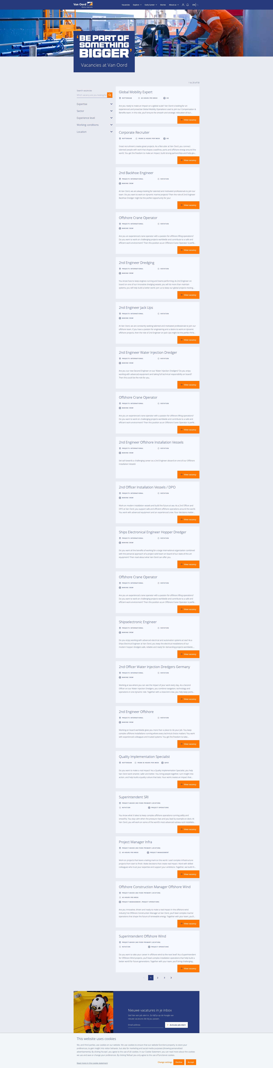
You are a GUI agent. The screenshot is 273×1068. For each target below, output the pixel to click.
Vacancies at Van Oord (104, 65)
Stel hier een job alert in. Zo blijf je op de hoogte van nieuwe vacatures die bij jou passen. (151, 1017)
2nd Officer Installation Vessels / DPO (147, 487)
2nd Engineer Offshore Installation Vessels (151, 442)
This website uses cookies (96, 1038)
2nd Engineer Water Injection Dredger (148, 352)
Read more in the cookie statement (92, 1063)
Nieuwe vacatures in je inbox (150, 1010)
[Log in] (184, 5)
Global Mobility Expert (135, 92)
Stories (163, 5)
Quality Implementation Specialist (144, 756)
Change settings (165, 1062)
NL (197, 5)
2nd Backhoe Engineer (136, 172)
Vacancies (126, 5)
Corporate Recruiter (134, 132)
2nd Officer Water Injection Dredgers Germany (154, 666)
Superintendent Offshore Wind (142, 936)
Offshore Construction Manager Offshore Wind (155, 886)
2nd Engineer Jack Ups (136, 307)
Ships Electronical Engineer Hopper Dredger (152, 532)
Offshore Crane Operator (138, 217)
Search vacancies (84, 90)
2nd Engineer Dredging (136, 262)
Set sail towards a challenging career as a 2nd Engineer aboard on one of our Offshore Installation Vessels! (157, 462)
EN (193, 5)
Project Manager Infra (135, 842)
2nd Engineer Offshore (136, 711)
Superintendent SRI (134, 797)
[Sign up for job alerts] (187, 5)
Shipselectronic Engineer (138, 621)
